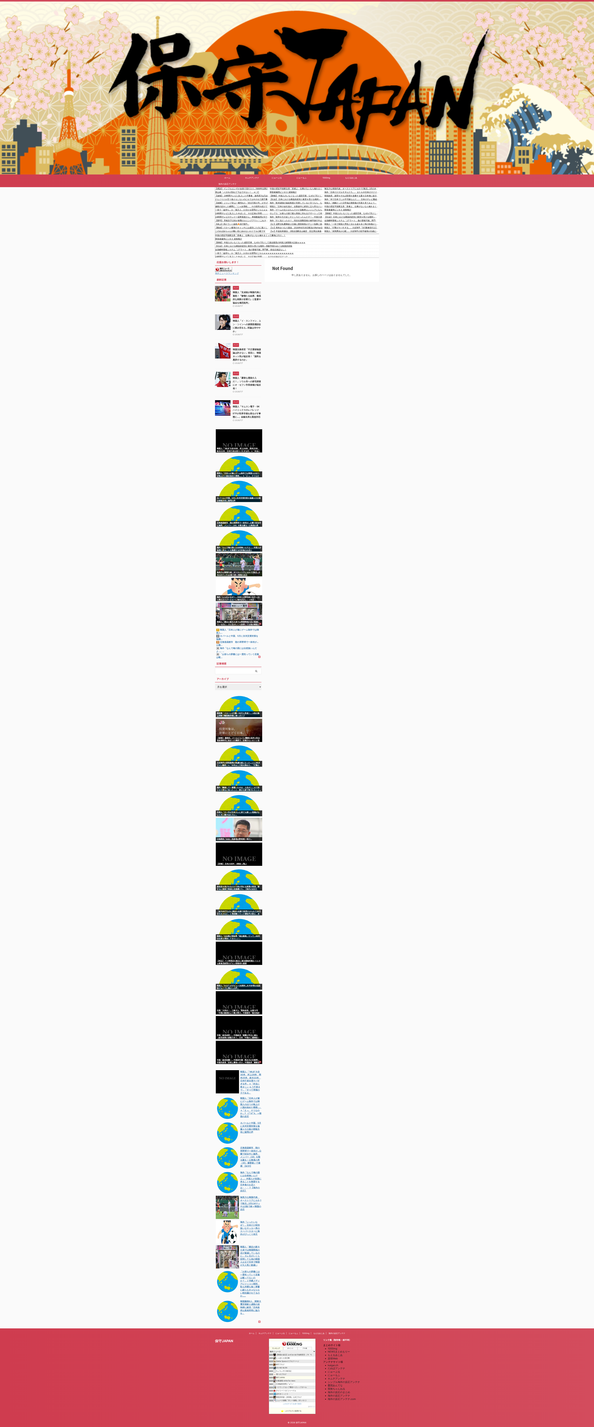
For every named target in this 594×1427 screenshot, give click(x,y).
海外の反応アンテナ (227, 184)
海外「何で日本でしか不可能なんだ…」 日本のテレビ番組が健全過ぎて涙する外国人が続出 (351, 199)
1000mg (326, 177)
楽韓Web (333, 1358)
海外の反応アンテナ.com (342, 1399)
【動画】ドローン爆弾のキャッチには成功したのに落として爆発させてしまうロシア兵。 (242, 227)
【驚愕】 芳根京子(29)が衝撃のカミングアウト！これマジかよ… (242, 220)
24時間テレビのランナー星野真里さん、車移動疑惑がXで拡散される (242, 217)
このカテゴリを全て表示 (292, 1404)
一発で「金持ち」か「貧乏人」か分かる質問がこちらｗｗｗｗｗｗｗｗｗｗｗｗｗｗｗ (242, 210)
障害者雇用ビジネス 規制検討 (283, 192)
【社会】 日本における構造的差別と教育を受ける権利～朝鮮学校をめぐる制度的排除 (297, 199)
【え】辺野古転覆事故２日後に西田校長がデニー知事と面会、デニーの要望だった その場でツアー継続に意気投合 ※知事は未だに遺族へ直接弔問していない (297, 224)
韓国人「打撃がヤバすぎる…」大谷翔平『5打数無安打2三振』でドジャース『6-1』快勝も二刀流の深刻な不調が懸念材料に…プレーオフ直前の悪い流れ (351, 227)
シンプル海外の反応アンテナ (344, 1381)
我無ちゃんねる (336, 1388)
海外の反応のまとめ (339, 1392)
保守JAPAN (224, 1341)
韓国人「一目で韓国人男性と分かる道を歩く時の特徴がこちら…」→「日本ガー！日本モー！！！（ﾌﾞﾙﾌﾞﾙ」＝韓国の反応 (351, 224)
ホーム (227, 177)
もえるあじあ (351, 177)
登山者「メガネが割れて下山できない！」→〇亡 (237, 192)
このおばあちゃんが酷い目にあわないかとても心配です (240, 231)
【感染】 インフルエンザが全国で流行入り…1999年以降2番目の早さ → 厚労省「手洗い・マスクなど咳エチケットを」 (242, 188)
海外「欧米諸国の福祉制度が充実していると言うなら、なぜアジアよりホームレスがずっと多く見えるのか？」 (297, 203)
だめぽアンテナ (336, 1368)
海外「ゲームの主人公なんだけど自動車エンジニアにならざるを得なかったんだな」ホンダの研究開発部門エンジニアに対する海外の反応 (297, 210)
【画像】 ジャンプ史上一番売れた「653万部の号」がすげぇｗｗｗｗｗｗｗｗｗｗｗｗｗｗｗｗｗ (242, 203)
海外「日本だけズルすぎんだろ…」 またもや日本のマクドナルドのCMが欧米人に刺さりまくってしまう (351, 192)
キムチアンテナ (252, 177)
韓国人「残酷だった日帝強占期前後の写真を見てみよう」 (350, 203)
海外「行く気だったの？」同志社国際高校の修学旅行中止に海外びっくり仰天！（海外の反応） (297, 220)
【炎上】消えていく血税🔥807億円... (232, 224)
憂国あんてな (335, 1385)
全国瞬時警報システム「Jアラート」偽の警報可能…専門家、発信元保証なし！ (351, 220)
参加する (311, 1406)
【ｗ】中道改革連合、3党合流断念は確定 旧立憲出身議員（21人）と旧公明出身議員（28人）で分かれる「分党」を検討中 (297, 231)
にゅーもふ (302, 177)
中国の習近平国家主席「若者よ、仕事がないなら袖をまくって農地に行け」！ (297, 188)
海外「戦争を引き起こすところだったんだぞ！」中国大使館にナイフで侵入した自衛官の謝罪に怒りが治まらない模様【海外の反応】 (297, 217)
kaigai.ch (333, 1365)
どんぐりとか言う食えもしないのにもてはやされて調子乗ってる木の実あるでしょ (242, 199)
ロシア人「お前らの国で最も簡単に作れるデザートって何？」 (297, 213)
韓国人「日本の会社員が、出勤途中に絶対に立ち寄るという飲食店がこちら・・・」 (297, 206)
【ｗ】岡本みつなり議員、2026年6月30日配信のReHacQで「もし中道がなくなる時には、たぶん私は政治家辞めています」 (297, 227)
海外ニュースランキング (227, 273)
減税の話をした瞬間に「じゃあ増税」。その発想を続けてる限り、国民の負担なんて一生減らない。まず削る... (242, 206)
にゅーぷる (277, 177)
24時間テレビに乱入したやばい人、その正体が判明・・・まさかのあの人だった (242, 213)
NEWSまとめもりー (339, 1351)
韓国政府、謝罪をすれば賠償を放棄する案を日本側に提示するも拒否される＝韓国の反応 (351, 195)
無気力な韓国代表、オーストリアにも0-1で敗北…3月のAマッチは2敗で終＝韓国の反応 (351, 188)
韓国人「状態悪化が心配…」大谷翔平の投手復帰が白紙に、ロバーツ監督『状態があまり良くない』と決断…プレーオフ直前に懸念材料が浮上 (351, 231)
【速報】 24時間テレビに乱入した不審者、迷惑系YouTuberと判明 (242, 195)
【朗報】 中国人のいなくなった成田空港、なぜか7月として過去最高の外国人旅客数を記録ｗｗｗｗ (297, 195)
